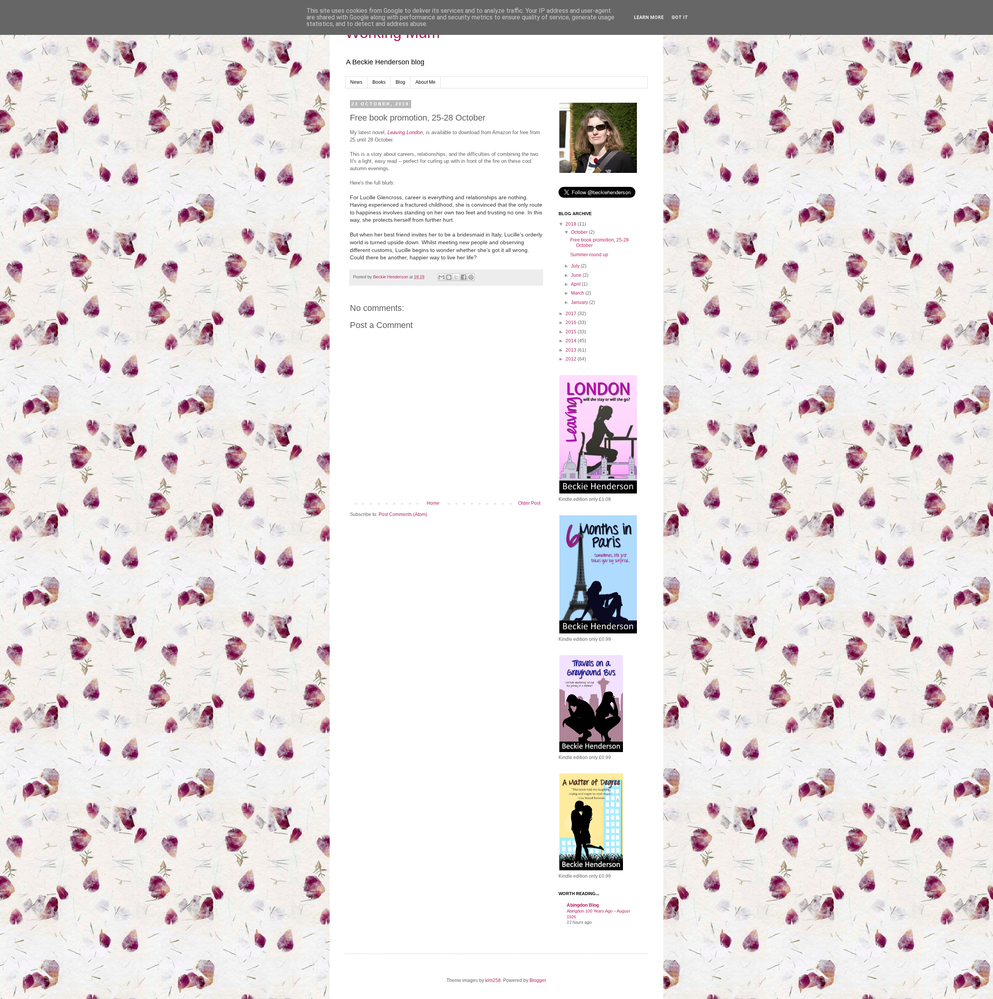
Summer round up (589, 254)
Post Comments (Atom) (403, 514)
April (576, 284)
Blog (400, 82)
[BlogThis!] (449, 277)
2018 (572, 224)
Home (433, 503)
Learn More (649, 17)
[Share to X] (456, 277)
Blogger (537, 980)
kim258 (493, 980)
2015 (572, 332)
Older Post (529, 503)
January (580, 302)
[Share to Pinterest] (471, 277)
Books (379, 82)
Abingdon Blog (583, 905)
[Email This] (441, 277)
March (578, 293)
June (577, 275)
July (576, 266)
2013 (572, 350)
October (580, 232)
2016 (572, 322)
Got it (679, 17)
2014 (572, 340)
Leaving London (405, 132)
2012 (572, 359)
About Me (425, 82)
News (356, 82)
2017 (572, 313)
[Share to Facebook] (463, 277)
